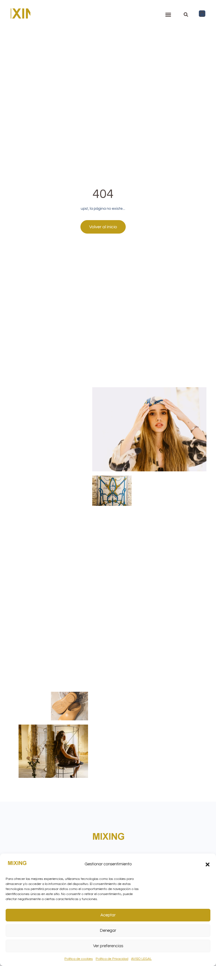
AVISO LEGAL (141, 959)
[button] (207, 864)
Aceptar (108, 915)
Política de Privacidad (112, 959)
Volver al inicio (103, 227)
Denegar (108, 930)
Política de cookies (78, 959)
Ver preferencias (108, 946)
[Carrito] (202, 13)
